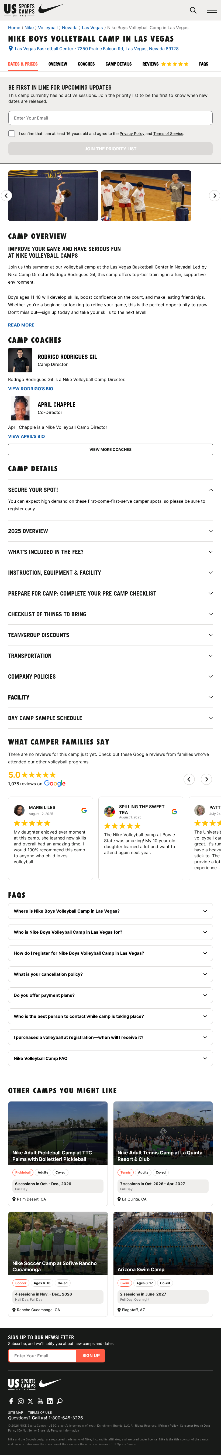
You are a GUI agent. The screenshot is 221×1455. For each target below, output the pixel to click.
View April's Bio (26, 436)
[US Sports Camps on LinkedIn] (50, 1401)
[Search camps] (60, 1401)
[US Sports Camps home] (34, 10)
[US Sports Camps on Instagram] (21, 1401)
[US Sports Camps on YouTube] (40, 1401)
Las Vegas (92, 27)
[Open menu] (212, 10)
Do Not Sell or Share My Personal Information (48, 1430)
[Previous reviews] (6, 195)
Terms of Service (168, 133)
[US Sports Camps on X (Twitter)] (30, 1401)
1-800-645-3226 (66, 1417)
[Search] (193, 10)
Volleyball (48, 27)
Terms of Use (40, 1412)
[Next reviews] (214, 195)
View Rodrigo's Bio (30, 388)
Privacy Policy (132, 133)
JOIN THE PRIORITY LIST (111, 148)
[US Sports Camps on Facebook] (11, 1401)
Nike (29, 27)
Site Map (15, 1412)
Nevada (70, 27)
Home (14, 27)
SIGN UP (91, 1355)
